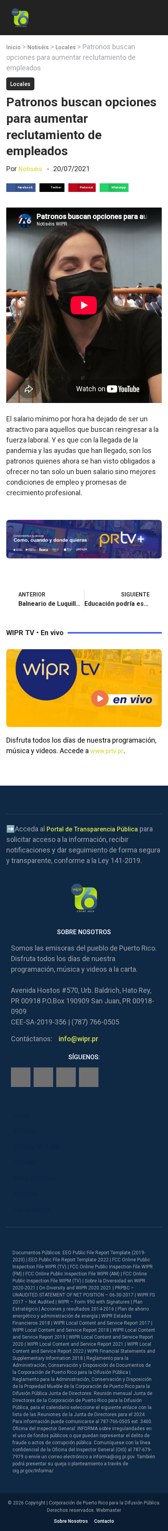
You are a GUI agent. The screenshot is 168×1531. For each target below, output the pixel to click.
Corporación (32, 1209)
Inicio (13, 47)
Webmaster (108, 1510)
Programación (34, 1178)
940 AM (25, 1162)
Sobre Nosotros (71, 1521)
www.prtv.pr (106, 751)
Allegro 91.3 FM (36, 1147)
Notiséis (38, 47)
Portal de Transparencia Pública (92, 829)
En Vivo (24, 1131)
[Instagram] (43, 1077)
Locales (65, 47)
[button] (155, 16)
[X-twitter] (66, 1077)
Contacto (104, 1521)
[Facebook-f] (20, 1077)
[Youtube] (88, 1077)
